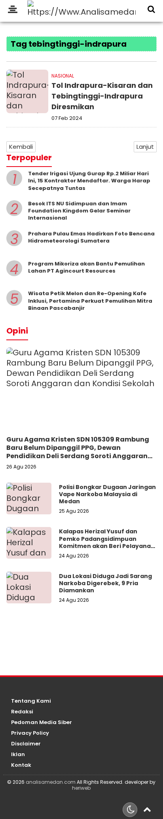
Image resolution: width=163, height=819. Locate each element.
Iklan (18, 754)
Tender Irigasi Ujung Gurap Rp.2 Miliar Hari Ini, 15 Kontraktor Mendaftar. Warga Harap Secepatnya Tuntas (89, 180)
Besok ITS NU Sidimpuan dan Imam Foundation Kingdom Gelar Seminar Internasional (79, 211)
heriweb (81, 788)
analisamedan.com (51, 782)
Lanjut (145, 146)
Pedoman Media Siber (41, 722)
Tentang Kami (31, 701)
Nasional (62, 75)
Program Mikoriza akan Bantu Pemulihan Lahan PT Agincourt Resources (86, 267)
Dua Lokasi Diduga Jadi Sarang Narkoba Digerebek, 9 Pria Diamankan (105, 583)
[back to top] (147, 809)
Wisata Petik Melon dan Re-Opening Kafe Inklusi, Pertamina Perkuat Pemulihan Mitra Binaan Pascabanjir (90, 300)
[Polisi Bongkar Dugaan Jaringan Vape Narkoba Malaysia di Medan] (28, 498)
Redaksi (22, 712)
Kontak (21, 765)
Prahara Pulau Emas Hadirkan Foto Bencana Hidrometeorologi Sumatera (91, 237)
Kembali (21, 146)
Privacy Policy (30, 733)
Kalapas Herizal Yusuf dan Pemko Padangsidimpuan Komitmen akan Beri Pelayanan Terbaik (107, 542)
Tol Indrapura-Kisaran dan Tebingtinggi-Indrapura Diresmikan (102, 96)
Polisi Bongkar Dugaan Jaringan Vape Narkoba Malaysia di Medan (107, 494)
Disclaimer (26, 744)
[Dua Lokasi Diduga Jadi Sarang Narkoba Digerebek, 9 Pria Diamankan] (28, 587)
